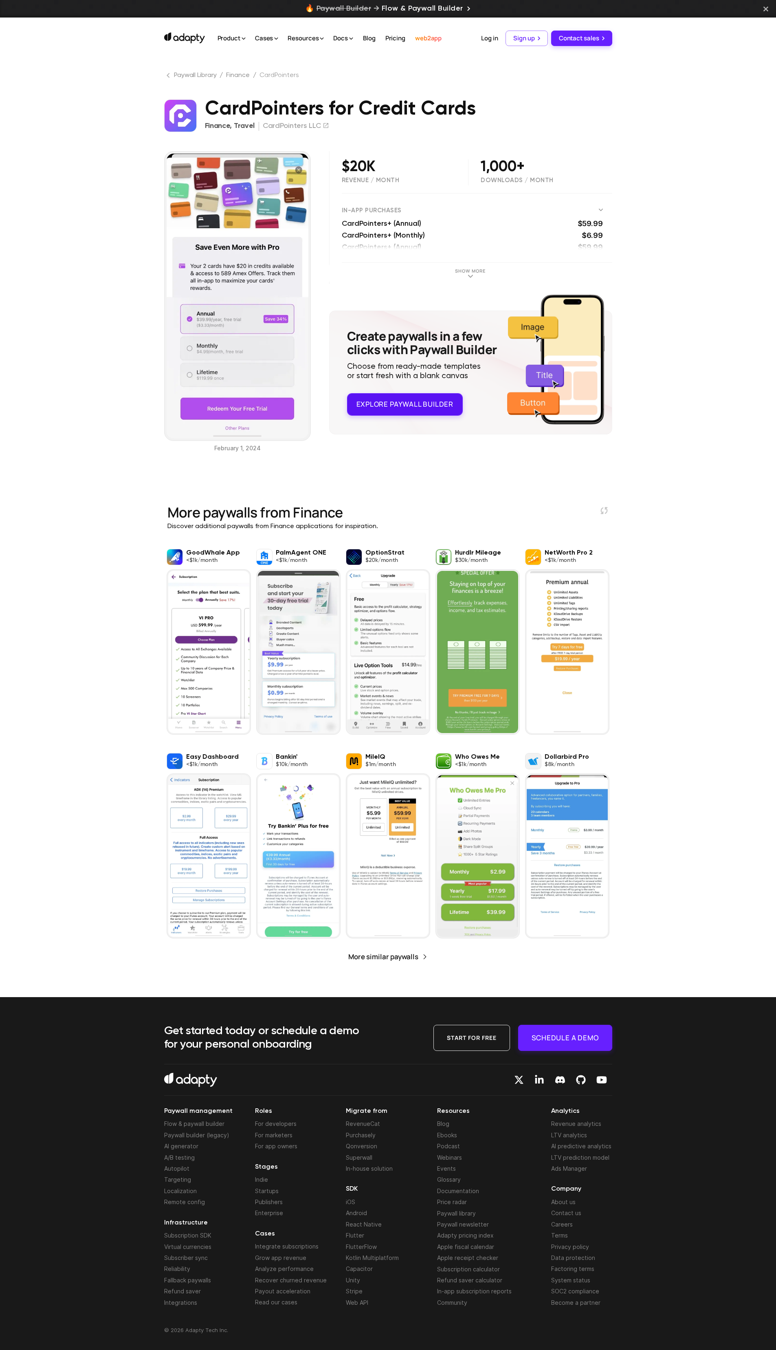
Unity (353, 1280)
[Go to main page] (184, 38)
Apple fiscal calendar (465, 1246)
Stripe (354, 1291)
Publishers (269, 1201)
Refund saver (182, 1291)
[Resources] (321, 38)
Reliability (177, 1268)
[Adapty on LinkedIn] (539, 1080)
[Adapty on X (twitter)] (519, 1080)
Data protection (573, 1257)
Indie (261, 1179)
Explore (404, 404)
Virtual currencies (187, 1246)
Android (356, 1212)
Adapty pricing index (465, 1235)
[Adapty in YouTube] (601, 1080)
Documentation (458, 1190)
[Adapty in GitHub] (581, 1080)
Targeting (177, 1179)
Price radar (452, 1201)
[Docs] (351, 38)
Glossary (449, 1179)
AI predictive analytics (581, 1146)
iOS (350, 1201)
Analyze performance (284, 1268)
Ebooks (447, 1135)
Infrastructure (186, 1223)
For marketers (273, 1135)
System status (570, 1280)
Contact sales (579, 38)
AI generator (181, 1146)
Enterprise (269, 1212)
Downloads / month (517, 180)
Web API (357, 1302)
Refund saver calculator (469, 1280)
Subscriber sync (186, 1257)
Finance (237, 75)
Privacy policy (570, 1246)
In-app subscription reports (474, 1291)
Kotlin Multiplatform (372, 1257)
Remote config (184, 1201)
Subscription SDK (187, 1235)
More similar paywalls (383, 956)
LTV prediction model (580, 1157)
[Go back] (169, 77)
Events (446, 1168)
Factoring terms (572, 1268)
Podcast (448, 1146)
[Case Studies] (276, 38)
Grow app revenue (280, 1257)
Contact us (566, 1212)
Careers (562, 1224)
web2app (428, 38)
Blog (369, 38)
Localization (180, 1190)
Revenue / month (371, 180)
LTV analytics (569, 1135)
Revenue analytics (576, 1123)
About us (563, 1201)
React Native (364, 1224)
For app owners (276, 1146)
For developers (276, 1123)
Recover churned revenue (291, 1280)
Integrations (180, 1302)
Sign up (523, 38)
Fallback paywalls (187, 1280)
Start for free (472, 1038)
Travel (244, 126)
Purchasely (361, 1135)
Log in (489, 38)
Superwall (359, 1157)
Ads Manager (569, 1168)
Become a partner (575, 1302)
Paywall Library (195, 75)
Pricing (395, 38)
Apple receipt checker (467, 1257)
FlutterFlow (361, 1246)
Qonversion (361, 1146)
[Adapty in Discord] (560, 1080)
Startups (267, 1190)
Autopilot (176, 1168)
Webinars (449, 1157)
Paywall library (456, 1213)
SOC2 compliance (575, 1291)
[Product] (243, 38)
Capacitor (359, 1268)
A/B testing (179, 1157)
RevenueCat (363, 1123)
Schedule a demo (565, 1037)
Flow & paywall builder (194, 1123)
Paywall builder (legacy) (196, 1135)
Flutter (355, 1235)
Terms (559, 1235)
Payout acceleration (282, 1291)
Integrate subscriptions (287, 1246)
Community (452, 1302)
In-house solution (369, 1168)
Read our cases (276, 1302)
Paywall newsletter (463, 1224)
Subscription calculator (468, 1269)
